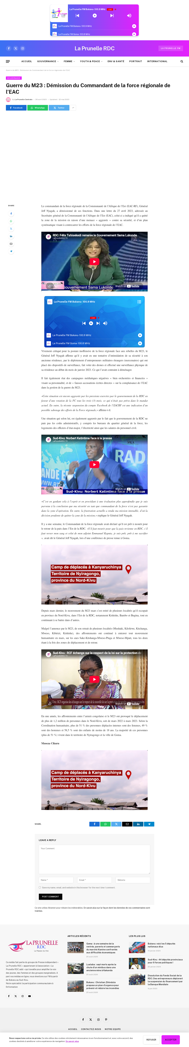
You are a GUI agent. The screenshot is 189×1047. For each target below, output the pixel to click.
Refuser (151, 1040)
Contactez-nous (91, 1029)
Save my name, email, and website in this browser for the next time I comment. (78, 887)
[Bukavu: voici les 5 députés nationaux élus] (137, 947)
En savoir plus (72, 1041)
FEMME (68, 61)
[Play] (94, 15)
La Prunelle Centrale (23, 99)
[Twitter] (11, 229)
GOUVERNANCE (46, 61)
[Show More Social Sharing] (73, 108)
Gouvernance (14, 78)
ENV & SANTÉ (116, 61)
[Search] (181, 61)
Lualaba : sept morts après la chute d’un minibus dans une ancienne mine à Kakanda (101, 967)
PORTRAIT (135, 61)
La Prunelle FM (171, 48)
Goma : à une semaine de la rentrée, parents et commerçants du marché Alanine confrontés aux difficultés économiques (103, 948)
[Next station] (77, 15)
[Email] (11, 244)
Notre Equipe (113, 1029)
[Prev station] (112, 15)
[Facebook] (11, 214)
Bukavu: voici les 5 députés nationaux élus (161, 945)
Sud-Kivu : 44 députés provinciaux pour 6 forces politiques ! (165, 961)
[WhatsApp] (11, 221)
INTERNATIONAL (157, 61)
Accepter (170, 1040)
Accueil (72, 1029)
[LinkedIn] (11, 236)
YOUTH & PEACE (90, 61)
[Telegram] (11, 251)
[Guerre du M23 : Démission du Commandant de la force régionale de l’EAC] (94, 156)
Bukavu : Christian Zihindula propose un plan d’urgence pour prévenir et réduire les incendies (102, 985)
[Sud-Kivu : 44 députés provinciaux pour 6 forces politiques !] (137, 963)
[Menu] (8, 61)
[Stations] (139, 302)
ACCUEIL (26, 61)
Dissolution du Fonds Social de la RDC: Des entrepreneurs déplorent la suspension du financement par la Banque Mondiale (165, 980)
